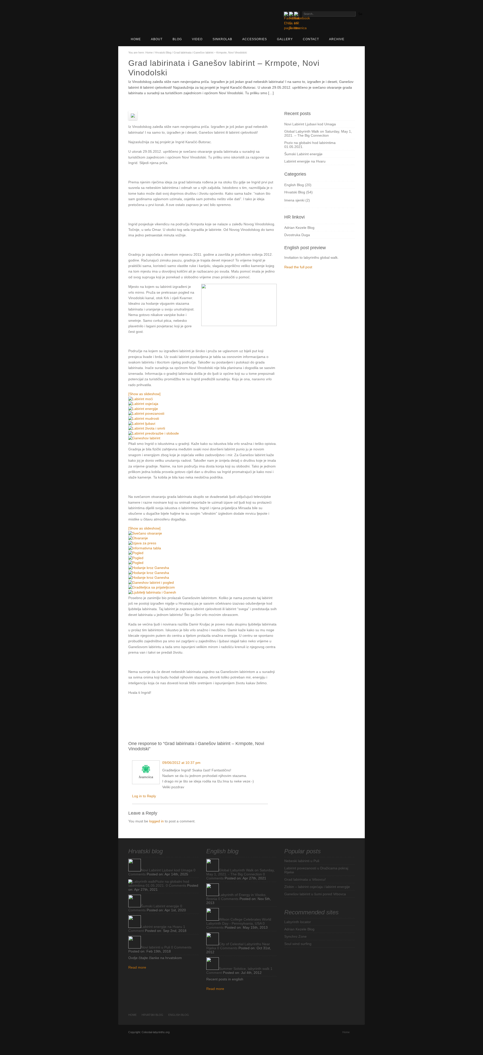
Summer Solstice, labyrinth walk (244, 969)
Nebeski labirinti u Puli (301, 861)
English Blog (294, 185)
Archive (336, 39)
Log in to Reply (144, 796)
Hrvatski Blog (163, 52)
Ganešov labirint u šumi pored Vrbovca (315, 894)
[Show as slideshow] (144, 394)
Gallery (285, 39)
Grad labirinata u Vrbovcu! (305, 879)
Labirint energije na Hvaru (305, 161)
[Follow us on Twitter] (291, 14)
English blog (222, 851)
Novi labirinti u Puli (155, 947)
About (157, 39)
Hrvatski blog (145, 851)
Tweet (240, 707)
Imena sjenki (294, 200)
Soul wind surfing (297, 944)
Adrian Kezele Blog (299, 228)
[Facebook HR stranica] (296, 14)
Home (136, 39)
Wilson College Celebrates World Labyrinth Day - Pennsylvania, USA (238, 921)
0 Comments (176, 885)
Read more (137, 967)
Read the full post (298, 267)
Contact (311, 39)
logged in (156, 821)
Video (197, 39)
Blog (177, 39)
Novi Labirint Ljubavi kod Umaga (310, 124)
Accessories (254, 39)
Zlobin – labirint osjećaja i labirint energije (317, 887)
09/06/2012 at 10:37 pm (181, 763)
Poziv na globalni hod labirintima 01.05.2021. (158, 883)
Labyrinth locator (297, 922)
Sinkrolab (222, 39)
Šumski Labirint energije (303, 154)
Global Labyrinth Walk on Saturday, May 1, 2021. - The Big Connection (240, 872)
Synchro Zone (295, 936)
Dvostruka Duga (297, 235)
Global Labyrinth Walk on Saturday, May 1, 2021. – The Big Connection (318, 133)
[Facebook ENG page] (286, 14)
